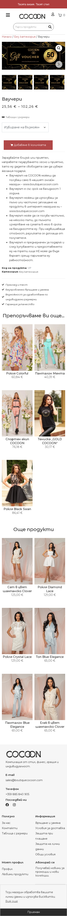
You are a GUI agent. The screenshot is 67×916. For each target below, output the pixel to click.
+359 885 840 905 (17, 794)
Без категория (25, 36)
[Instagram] (14, 804)
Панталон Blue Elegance (17, 724)
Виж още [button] (11, 901)
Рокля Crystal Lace (17, 657)
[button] (58, 48)
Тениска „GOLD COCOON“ (50, 441)
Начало (7, 36)
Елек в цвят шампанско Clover (49, 724)
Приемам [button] (33, 912)
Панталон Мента (50, 373)
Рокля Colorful (17, 373)
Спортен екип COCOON (17, 441)
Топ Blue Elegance (50, 657)
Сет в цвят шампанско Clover (17, 589)
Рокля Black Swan (17, 509)
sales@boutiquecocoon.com (24, 780)
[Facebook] (7, 804)
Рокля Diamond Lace (50, 589)
